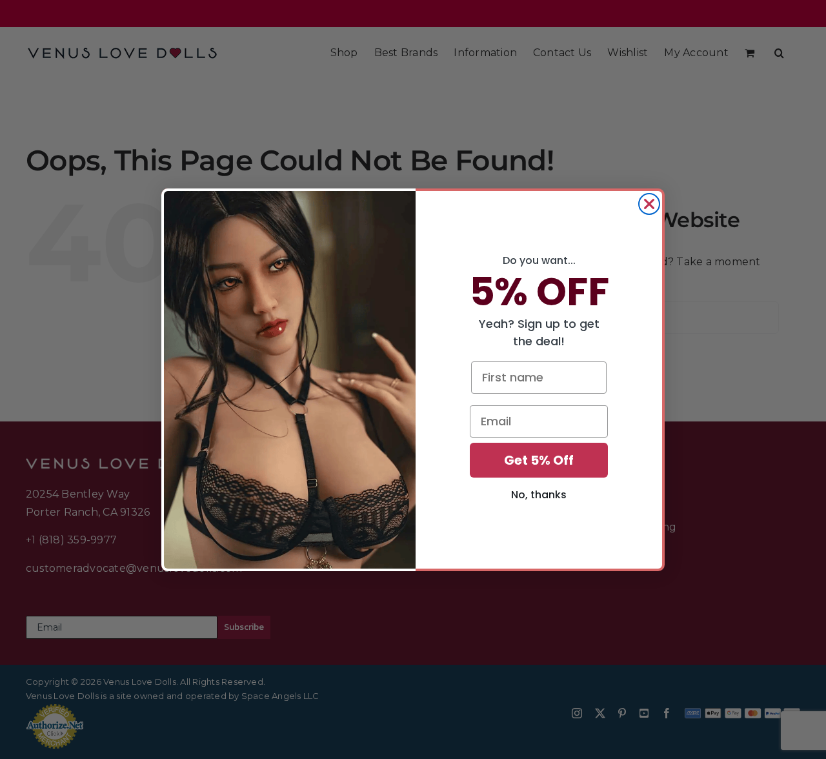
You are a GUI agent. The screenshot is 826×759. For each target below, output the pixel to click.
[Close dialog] (649, 204)
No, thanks (539, 494)
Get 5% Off (539, 460)
